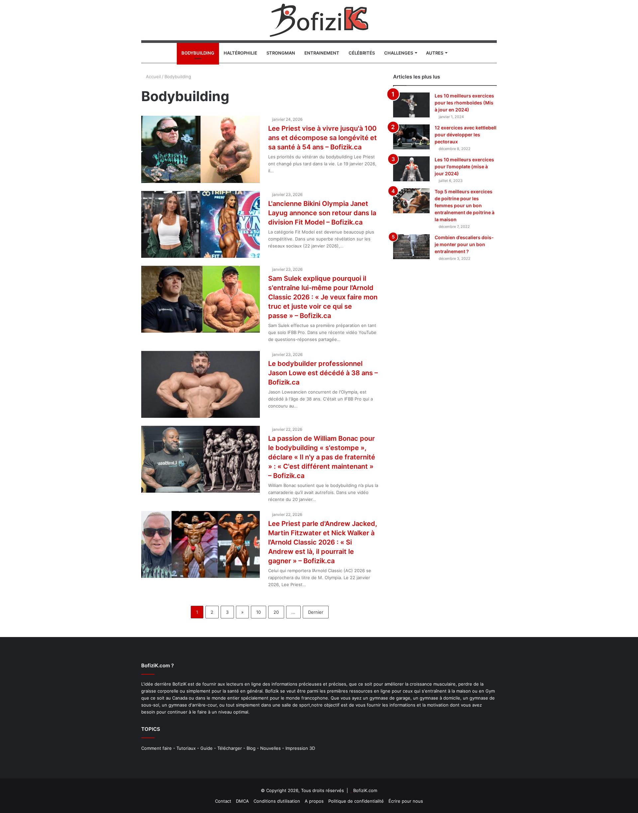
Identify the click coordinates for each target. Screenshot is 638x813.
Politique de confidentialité (356, 801)
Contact (223, 801)
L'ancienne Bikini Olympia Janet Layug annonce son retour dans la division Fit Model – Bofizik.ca (322, 213)
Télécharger (229, 748)
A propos (314, 801)
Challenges (398, 53)
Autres (434, 53)
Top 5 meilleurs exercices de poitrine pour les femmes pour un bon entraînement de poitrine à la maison (464, 205)
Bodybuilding (197, 53)
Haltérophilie (240, 53)
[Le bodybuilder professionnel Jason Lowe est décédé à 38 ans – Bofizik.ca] (200, 384)
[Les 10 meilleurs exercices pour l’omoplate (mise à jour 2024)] (411, 168)
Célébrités (362, 53)
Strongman (280, 53)
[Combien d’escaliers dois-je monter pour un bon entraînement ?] (411, 246)
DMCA (242, 801)
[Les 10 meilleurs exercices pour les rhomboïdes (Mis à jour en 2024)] (411, 104)
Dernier (315, 612)
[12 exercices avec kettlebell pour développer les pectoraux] (411, 136)
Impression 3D (300, 748)
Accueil (153, 76)
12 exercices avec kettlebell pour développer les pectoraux (465, 134)
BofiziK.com (365, 790)
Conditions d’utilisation (277, 801)
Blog (251, 748)
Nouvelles (270, 748)
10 (258, 612)
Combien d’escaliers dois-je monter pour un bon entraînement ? (464, 244)
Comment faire (156, 748)
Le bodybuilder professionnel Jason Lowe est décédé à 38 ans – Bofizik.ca (323, 373)
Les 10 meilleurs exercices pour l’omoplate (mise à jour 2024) (464, 166)
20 (276, 612)
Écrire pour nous (405, 801)
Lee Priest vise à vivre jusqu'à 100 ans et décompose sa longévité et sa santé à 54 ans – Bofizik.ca (322, 137)
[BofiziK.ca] (319, 20)
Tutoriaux (186, 748)
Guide (206, 748)
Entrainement (321, 53)
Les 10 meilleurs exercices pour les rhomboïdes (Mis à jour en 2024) (464, 102)
